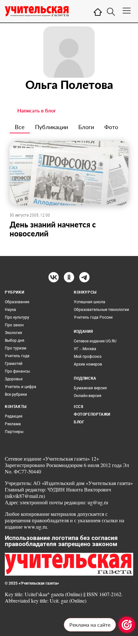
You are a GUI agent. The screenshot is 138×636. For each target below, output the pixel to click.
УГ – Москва (85, 349)
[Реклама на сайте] (126, 625)
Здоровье (13, 379)
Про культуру (17, 317)
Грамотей (13, 363)
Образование (17, 302)
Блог (79, 422)
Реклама (13, 424)
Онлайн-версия (87, 395)
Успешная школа (89, 302)
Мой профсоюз (87, 356)
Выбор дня (14, 340)
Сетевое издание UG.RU (95, 341)
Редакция (13, 416)
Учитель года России (93, 317)
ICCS (78, 406)
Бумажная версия (90, 388)
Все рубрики (16, 394)
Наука (10, 309)
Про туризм (15, 348)
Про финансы (17, 371)
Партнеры (14, 431)
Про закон (14, 325)
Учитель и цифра (20, 386)
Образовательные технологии (101, 309)
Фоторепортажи (92, 414)
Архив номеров (88, 364)
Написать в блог (36, 110)
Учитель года (17, 356)
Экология (13, 333)
